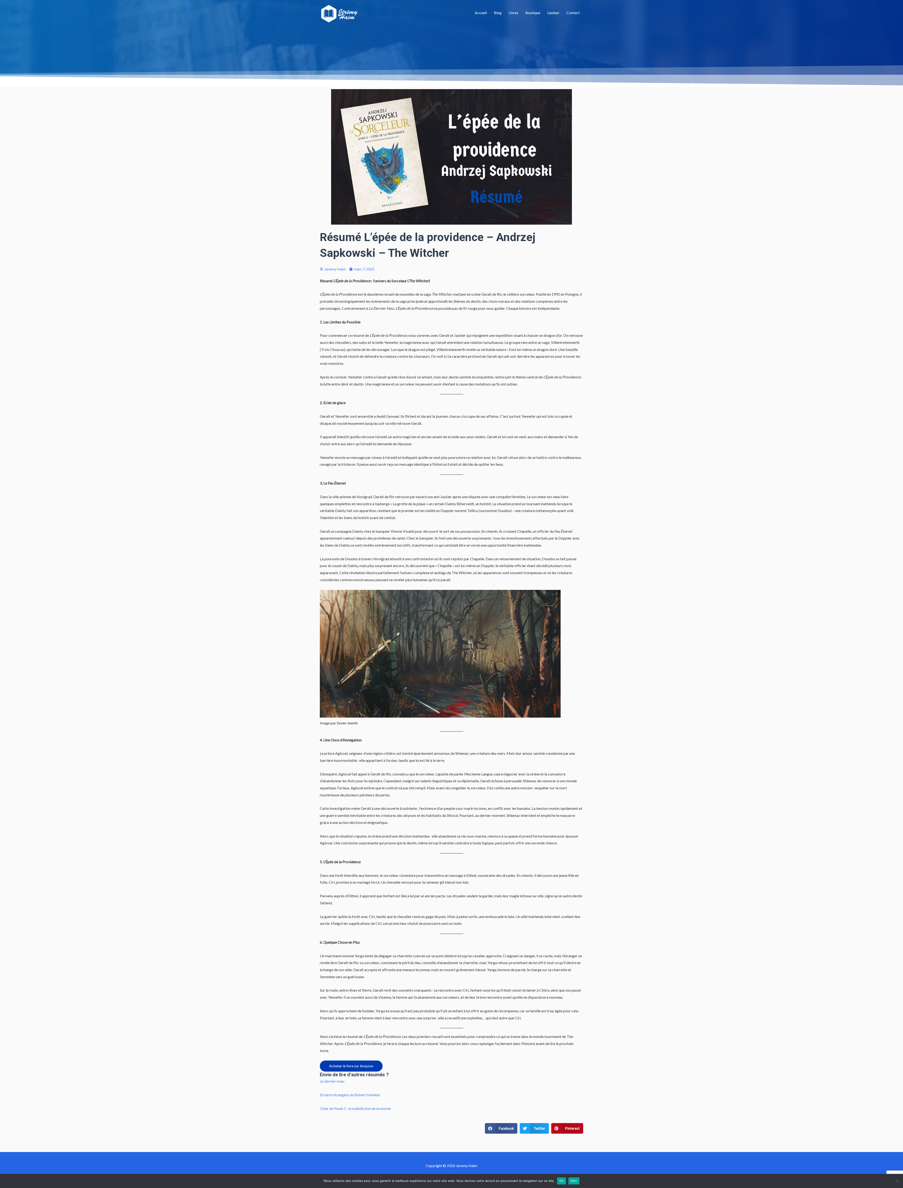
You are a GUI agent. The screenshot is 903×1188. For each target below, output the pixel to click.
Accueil (481, 12)
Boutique (532, 12)
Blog (498, 12)
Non (574, 1181)
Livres (513, 12)
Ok (561, 1181)
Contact (573, 12)
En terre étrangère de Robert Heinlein (350, 1095)
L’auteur (553, 12)
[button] (501, 1128)
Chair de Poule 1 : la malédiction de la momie (355, 1108)
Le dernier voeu (332, 1081)
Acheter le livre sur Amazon (351, 1066)
